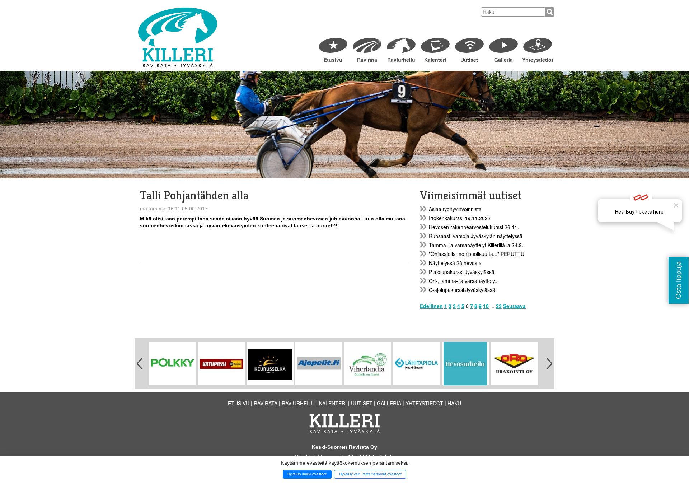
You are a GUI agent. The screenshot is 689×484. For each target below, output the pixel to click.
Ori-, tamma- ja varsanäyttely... (464, 280)
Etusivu (333, 59)
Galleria (503, 59)
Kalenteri (435, 59)
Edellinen (431, 306)
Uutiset (469, 59)
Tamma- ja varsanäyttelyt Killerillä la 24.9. (476, 244)
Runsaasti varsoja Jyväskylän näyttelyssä (475, 235)
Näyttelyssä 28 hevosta (455, 262)
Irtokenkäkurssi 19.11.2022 (460, 218)
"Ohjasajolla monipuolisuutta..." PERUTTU (476, 253)
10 (486, 306)
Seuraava (514, 306)
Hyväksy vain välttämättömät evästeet (370, 473)
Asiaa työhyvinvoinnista (455, 209)
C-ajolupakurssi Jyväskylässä (462, 289)
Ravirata (367, 59)
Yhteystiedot (537, 59)
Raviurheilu (401, 59)
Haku (454, 403)
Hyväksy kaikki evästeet (307, 473)
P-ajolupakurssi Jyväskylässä (462, 271)
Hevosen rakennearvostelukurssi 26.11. (474, 227)
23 (499, 306)
